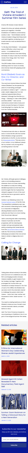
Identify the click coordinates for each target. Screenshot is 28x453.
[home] (6, 2)
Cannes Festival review (8, 202)
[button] (25, 2)
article (9, 140)
